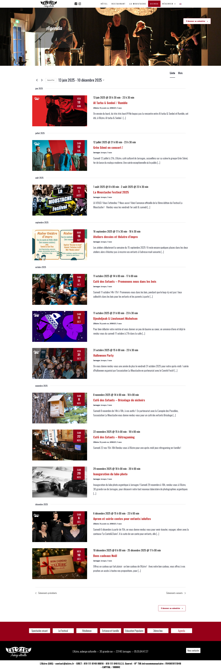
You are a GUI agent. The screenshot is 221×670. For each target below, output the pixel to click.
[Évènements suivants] (41, 80)
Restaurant (119, 3)
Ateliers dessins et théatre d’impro (115, 236)
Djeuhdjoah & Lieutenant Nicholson (115, 318)
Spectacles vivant (39, 631)
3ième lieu (158, 631)
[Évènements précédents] (36, 80)
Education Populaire (134, 631)
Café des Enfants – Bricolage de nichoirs (119, 400)
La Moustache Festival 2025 (111, 192)
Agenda (154, 3)
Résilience (86, 631)
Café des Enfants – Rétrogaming (114, 437)
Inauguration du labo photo (110, 474)
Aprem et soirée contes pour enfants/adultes (122, 518)
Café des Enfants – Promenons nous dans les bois (124, 281)
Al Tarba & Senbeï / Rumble (110, 102)
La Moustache (137, 3)
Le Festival (63, 631)
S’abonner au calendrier (195, 21)
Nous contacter (193, 650)
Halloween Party (103, 355)
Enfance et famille (110, 631)
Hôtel (104, 3)
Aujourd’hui (50, 80)
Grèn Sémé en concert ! (108, 147)
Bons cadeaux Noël (105, 555)
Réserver (168, 3)
